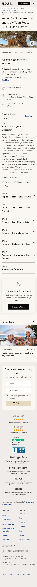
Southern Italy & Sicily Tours (9, 10)
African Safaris (24, 540)
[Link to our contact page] (28, 551)
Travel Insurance (8, 524)
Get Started (24, 3)
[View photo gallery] (32, 43)
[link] (18, 342)
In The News (6, 519)
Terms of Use (15, 574)
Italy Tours (20, 8)
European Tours (11, 8)
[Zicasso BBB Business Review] (18, 450)
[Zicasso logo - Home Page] (7, 4)
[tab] (7, 52)
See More (5, 80)
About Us (5, 515)
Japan (21, 535)
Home (3, 8)
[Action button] (33, 3)
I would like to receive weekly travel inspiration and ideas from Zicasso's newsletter (18, 396)
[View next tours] (33, 322)
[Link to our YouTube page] (18, 551)
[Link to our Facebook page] (4, 551)
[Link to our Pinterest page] (23, 551)
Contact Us (6, 540)
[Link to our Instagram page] (9, 551)
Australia (22, 526)
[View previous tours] (29, 322)
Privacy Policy (6, 574)
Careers (5, 535)
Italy (20, 518)
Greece (22, 522)
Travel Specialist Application (8, 529)
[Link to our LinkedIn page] (14, 551)
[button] (18, 156)
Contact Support (25, 574)
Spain (21, 531)
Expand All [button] (29, 116)
